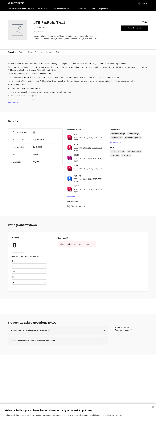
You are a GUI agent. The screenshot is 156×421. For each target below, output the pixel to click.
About (92, 9)
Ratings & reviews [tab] (36, 52)
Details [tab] (22, 52)
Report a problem (122, 330)
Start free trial (134, 28)
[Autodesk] (16, 3)
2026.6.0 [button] (36, 154)
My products (103, 9)
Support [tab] (49, 52)
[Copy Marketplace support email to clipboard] (132, 330)
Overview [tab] (12, 52)
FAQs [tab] (58, 52)
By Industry (42, 8)
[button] (58, 330)
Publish (80, 8)
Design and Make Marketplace (21, 8)
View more (12, 102)
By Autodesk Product (62, 8)
